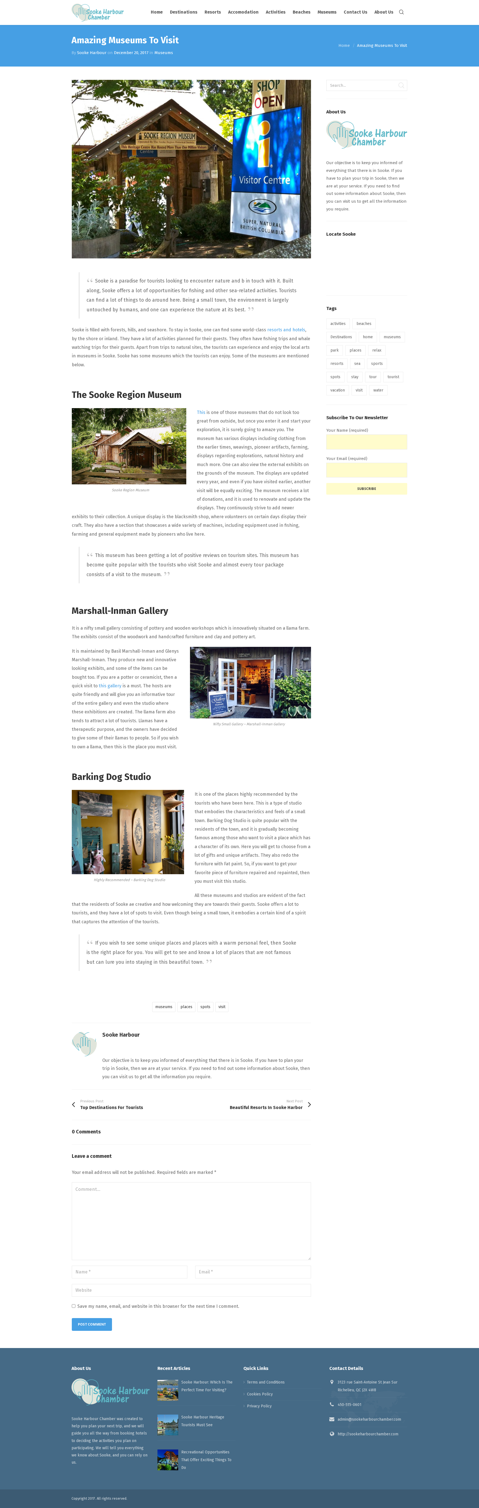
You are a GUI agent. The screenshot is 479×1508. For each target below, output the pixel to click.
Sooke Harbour (91, 52)
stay (354, 377)
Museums (163, 52)
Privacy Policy (259, 1406)
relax (376, 350)
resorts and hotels (286, 329)
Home (344, 45)
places (186, 1007)
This (201, 412)
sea (357, 363)
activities (338, 323)
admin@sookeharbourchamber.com (369, 1419)
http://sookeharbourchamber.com (368, 1434)
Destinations (341, 337)
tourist (393, 377)
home (368, 337)
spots (205, 1007)
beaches (363, 323)
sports (377, 363)
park (334, 350)
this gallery (110, 685)
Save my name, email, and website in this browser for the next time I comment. (158, 1306)
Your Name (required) (347, 430)
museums (163, 1007)
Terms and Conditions (266, 1382)
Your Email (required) (346, 458)
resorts (336, 363)
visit (221, 1007)
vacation (337, 390)
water (378, 390)
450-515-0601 (349, 1404)
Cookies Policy (260, 1394)
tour (373, 377)
